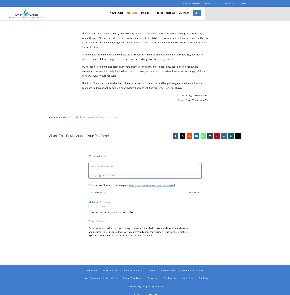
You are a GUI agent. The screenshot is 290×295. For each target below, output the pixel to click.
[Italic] (96, 176)
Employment (170, 278)
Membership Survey (192, 270)
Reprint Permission (132, 278)
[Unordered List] (108, 176)
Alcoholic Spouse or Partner (102, 117)
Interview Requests (133, 270)
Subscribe (153, 278)
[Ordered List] (104, 176)
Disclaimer (111, 278)
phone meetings (115, 212)
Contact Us (187, 278)
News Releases (110, 270)
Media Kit (92, 270)
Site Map (203, 278)
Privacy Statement (91, 278)
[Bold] (91, 176)
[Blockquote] (113, 176)
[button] (196, 13)
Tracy (103, 206)
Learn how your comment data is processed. (152, 185)
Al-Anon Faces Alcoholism (74, 117)
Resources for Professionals (163, 270)
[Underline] (100, 176)
